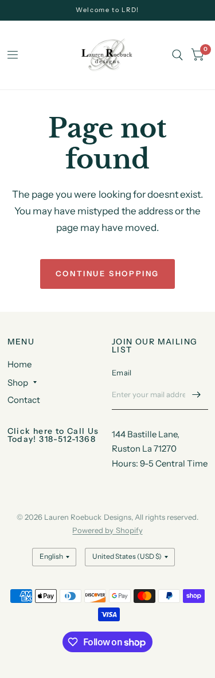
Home (19, 364)
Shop (17, 382)
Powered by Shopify (107, 530)
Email (121, 372)
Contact (23, 399)
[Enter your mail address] (196, 395)
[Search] (177, 55)
